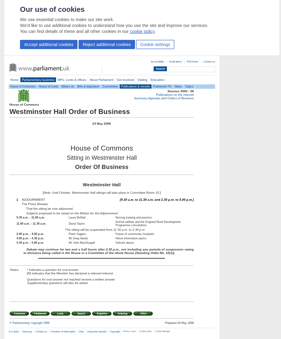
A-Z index (14, 331)
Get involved (125, 80)
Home (14, 80)
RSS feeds (192, 61)
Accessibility (157, 61)
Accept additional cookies (48, 44)
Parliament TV (162, 86)
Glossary (27, 331)
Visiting (142, 80)
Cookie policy (146, 331)
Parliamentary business (38, 80)
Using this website (96, 331)
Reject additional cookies (107, 44)
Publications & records (135, 86)
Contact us (209, 61)
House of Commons (23, 86)
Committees (110, 86)
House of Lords (48, 86)
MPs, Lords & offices (72, 80)
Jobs (81, 331)
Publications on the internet (175, 94)
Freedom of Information (62, 331)
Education (157, 80)
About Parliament (101, 80)
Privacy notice (129, 331)
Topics (189, 86)
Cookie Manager (162, 331)
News (178, 86)
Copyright (115, 331)
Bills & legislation (88, 86)
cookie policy (142, 31)
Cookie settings (155, 44)
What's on (67, 86)
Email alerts (175, 61)
